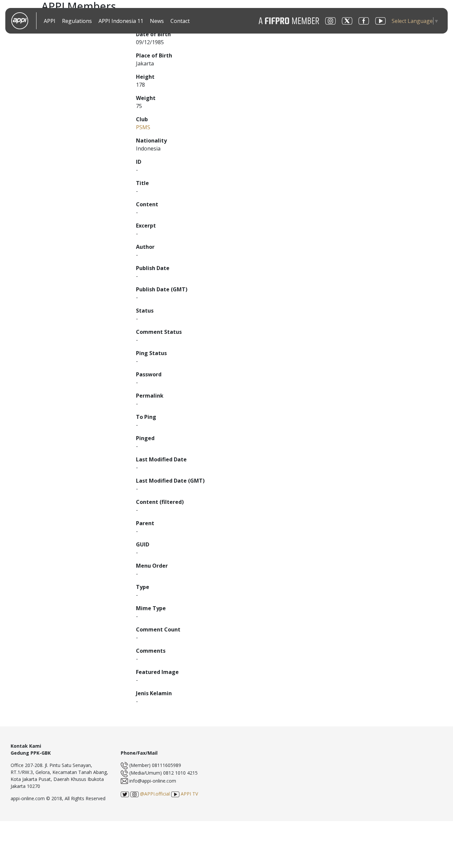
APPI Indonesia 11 (120, 21)
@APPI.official (154, 794)
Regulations (77, 21)
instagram (330, 21)
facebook (363, 21)
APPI (49, 21)
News (157, 21)
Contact (180, 21)
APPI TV (188, 794)
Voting (200, 21)
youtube (380, 21)
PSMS (143, 127)
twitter (347, 21)
